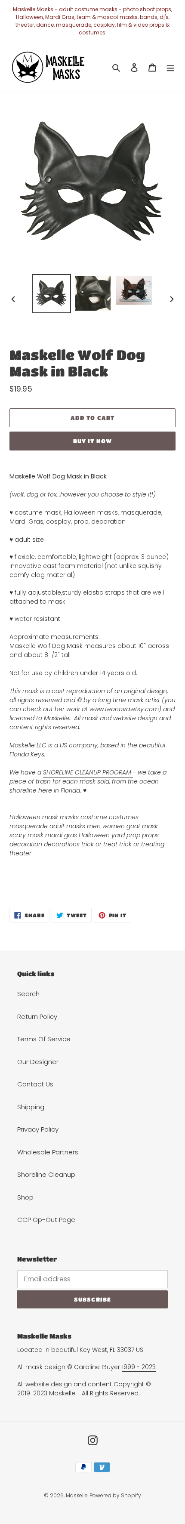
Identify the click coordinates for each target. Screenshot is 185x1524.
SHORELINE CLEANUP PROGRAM (88, 772)
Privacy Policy (38, 1129)
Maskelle (77, 1495)
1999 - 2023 (139, 1367)
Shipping (30, 1106)
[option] (51, 293)
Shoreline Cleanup (46, 1174)
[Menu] (170, 67)
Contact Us (35, 1084)
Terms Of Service (44, 1038)
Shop (25, 1197)
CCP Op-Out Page (46, 1219)
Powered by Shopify (115, 1495)
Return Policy (37, 1016)
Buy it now (92, 441)
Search (28, 993)
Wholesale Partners (47, 1152)
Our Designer (38, 1061)
